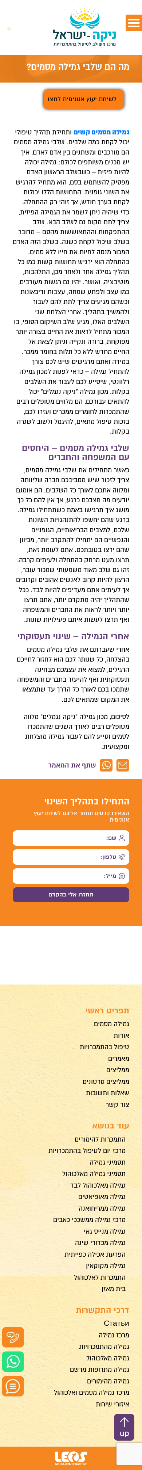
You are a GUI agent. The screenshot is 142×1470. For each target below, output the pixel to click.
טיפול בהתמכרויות (104, 1047)
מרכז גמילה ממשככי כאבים (89, 1220)
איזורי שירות (112, 1404)
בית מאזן (114, 1289)
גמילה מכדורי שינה (100, 1243)
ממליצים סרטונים (106, 1082)
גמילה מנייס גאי (105, 1231)
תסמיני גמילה (108, 1162)
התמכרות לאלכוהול (100, 1277)
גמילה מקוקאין (106, 1266)
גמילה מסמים (111, 1024)
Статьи (116, 1323)
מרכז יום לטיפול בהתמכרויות (87, 1151)
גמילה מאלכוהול (107, 1358)
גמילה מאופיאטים (102, 1197)
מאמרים (118, 1059)
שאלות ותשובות (107, 1093)
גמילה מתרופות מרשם (99, 1370)
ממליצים (117, 1070)
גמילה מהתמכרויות (104, 1347)
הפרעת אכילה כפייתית (95, 1254)
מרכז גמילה (114, 1335)
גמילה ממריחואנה (102, 1208)
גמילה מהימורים (108, 1381)
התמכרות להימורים (100, 1139)
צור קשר (117, 1105)
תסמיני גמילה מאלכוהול (94, 1174)
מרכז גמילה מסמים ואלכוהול (91, 1393)
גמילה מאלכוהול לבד (98, 1185)
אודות (121, 1036)
